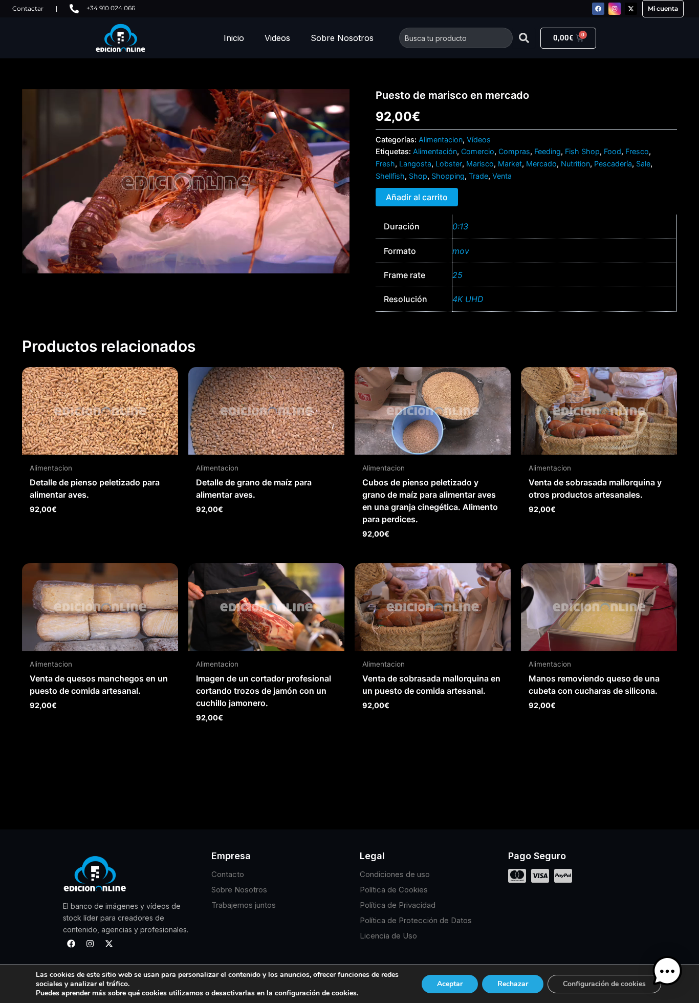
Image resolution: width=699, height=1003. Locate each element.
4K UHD (468, 299)
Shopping (448, 176)
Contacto (227, 874)
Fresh (385, 163)
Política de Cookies (394, 889)
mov (460, 251)
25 (457, 275)
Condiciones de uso (395, 874)
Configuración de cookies (604, 984)
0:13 (460, 226)
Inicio (234, 38)
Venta (502, 176)
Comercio (477, 151)
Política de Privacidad (397, 905)
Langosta (415, 163)
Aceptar (450, 984)
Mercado (541, 163)
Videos (277, 38)
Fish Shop (582, 151)
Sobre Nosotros (342, 38)
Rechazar (512, 984)
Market (510, 163)
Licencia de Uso (388, 936)
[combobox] (456, 38)
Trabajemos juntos (243, 905)
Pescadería (613, 163)
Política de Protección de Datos (416, 920)
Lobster (448, 163)
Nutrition (575, 163)
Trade (478, 176)
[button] (667, 971)
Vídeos (479, 139)
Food (612, 151)
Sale (643, 163)
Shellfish (390, 176)
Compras (514, 151)
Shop (418, 176)
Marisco (480, 163)
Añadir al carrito (417, 197)
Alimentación (435, 151)
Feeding (547, 151)
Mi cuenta (663, 8)
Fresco (637, 151)
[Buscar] (524, 38)
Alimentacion (441, 139)
